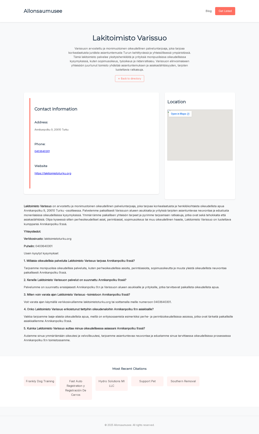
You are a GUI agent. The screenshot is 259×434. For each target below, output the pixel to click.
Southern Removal (183, 381)
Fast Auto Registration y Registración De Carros (75, 387)
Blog (209, 11)
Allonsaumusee (43, 11)
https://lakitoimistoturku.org (53, 173)
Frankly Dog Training (40, 381)
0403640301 (42, 151)
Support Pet (147, 381)
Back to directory (129, 78)
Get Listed (225, 11)
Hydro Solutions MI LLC (111, 383)
